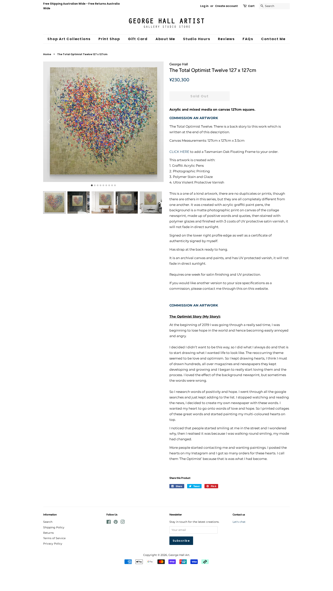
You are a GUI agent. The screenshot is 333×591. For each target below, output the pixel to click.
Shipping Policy (53, 527)
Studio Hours (196, 38)
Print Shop (109, 38)
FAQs (248, 38)
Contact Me (273, 38)
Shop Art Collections (69, 38)
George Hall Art (178, 555)
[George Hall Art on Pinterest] (116, 522)
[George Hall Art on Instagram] (122, 522)
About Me (165, 38)
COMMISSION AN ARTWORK (193, 118)
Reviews (226, 38)
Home (47, 54)
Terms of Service (54, 538)
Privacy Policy (52, 543)
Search (47, 522)
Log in (204, 6)
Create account (226, 6)
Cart (251, 6)
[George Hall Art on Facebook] (108, 522)
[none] (160, 202)
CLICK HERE (179, 152)
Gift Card (138, 38)
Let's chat (239, 522)
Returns (48, 533)
